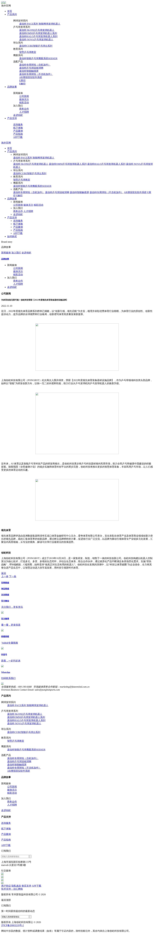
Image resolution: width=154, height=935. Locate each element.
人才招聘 (24, 112)
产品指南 (18, 134)
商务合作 (24, 109)
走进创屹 (18, 115)
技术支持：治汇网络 (12, 889)
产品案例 (18, 131)
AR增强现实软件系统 (30, 77)
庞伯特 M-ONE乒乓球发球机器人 (36, 30)
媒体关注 (24, 99)
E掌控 (22, 80)
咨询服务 (18, 124)
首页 (9, 11)
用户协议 (6, 885)
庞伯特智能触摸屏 (28, 71)
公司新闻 (24, 96)
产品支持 (12, 118)
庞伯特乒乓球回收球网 (31, 68)
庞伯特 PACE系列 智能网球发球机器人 (39, 23)
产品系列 (12, 14)
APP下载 (18, 137)
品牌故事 (12, 86)
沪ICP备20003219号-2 (12, 925)
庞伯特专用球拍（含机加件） (35, 64)
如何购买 (12, 236)
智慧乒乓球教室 (27, 52)
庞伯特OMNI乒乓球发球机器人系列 (38, 33)
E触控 (22, 83)
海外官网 (6, 142)
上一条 (4, 576)
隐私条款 (16, 885)
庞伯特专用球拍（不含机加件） (36, 74)
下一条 (12, 576)
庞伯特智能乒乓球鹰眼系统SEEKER (38, 58)
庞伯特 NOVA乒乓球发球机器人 (36, 39)
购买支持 (26, 885)
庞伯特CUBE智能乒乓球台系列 (35, 46)
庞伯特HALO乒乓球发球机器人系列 (38, 36)
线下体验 (18, 127)
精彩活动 (24, 102)
